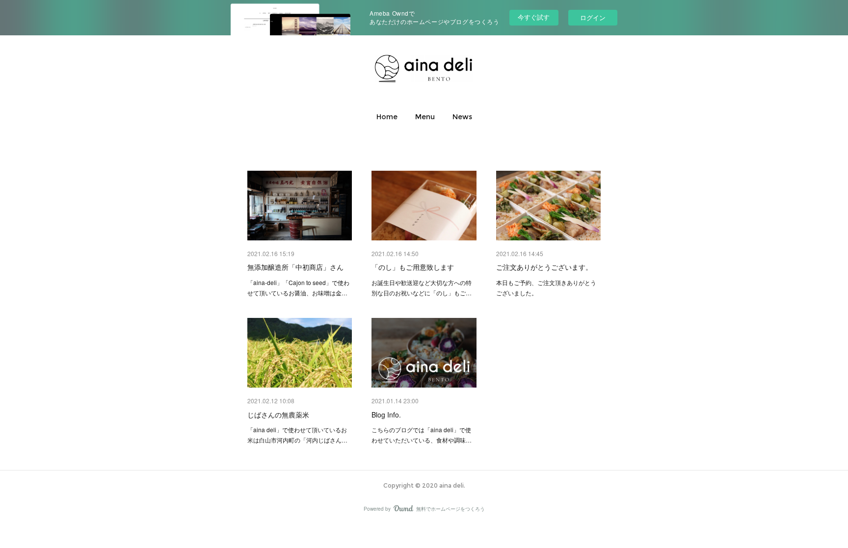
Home (387, 116)
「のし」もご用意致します (412, 267)
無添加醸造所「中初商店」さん (295, 267)
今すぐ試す (534, 17)
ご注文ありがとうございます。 (544, 267)
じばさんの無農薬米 (278, 414)
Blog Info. (386, 414)
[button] (387, 116)
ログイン (593, 17)
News (462, 116)
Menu (425, 116)
